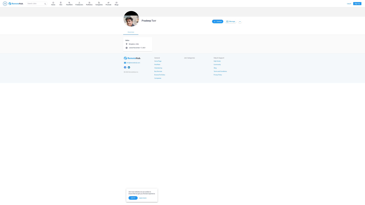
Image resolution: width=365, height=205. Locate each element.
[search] (37, 4)
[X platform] (133, 67)
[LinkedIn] (129, 67)
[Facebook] (125, 67)
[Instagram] (136, 67)
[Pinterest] (140, 67)
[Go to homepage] (16, 3)
